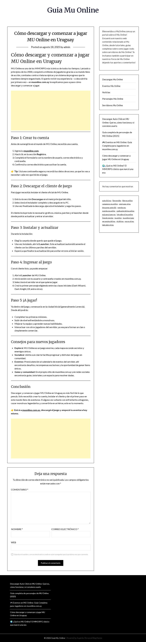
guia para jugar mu (109, 214)
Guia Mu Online (73, 10)
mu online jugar (128, 218)
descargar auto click (109, 207)
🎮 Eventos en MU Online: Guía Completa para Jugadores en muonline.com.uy (117, 146)
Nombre (17, 529)
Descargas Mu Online (112, 79)
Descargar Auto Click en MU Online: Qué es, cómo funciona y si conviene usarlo (118, 122)
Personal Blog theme (93, 638)
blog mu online (127, 200)
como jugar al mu (125, 204)
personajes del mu (108, 221)
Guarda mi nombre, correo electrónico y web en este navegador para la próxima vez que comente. (51, 554)
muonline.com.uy (31, 410)
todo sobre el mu (108, 225)
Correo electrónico (65, 529)
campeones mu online (110, 204)
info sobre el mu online (125, 214)
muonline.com (31, 150)
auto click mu (106, 200)
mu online (118, 218)
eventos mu (121, 207)
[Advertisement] (51, 110)
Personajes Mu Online (112, 98)
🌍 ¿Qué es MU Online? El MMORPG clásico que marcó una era (117, 169)
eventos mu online (108, 211)
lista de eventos (107, 218)
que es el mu (129, 221)
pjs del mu (120, 221)
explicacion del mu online (125, 211)
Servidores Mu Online (112, 105)
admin (67, 47)
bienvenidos (116, 200)
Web (13, 542)
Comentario (19, 489)
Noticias (106, 92)
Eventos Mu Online (111, 86)
